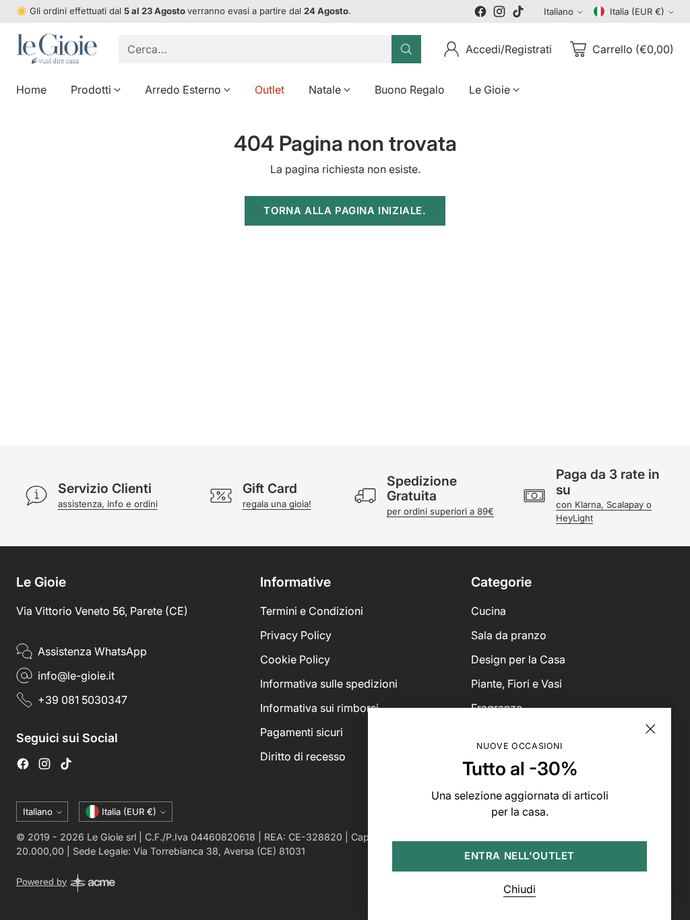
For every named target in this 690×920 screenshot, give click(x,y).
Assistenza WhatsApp (92, 651)
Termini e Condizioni (311, 611)
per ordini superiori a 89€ (440, 511)
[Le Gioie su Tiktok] (518, 13)
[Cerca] (406, 49)
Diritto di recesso (303, 756)
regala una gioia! (277, 503)
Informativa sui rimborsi (319, 708)
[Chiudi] (650, 729)
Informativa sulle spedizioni (329, 683)
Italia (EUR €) (637, 11)
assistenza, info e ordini (108, 503)
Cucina (488, 611)
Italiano (558, 11)
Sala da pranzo (508, 635)
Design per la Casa (518, 659)
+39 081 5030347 (82, 700)
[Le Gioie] (56, 49)
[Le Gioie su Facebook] (480, 13)
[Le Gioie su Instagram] (499, 13)
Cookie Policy (295, 659)
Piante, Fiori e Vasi (516, 683)
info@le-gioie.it (76, 675)
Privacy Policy (296, 635)
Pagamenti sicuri (301, 732)
